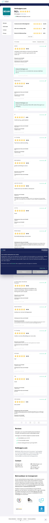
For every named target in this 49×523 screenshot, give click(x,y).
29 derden (13, 263)
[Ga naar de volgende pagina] (34, 423)
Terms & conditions (32, 518)
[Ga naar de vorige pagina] (26, 423)
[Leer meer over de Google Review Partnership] (19, 509)
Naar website (6, 16)
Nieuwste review (40, 41)
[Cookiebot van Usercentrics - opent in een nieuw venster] (42, 250)
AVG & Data (19, 518)
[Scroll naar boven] (45, 519)
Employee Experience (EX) (29, 486)
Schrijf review (23, 14)
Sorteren (34, 41)
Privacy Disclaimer (12, 518)
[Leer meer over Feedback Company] (41, 500)
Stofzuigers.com (20, 8)
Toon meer (30, 36)
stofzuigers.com (35, 467)
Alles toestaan (40, 271)
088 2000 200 (35, 465)
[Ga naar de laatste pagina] (39, 423)
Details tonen (42, 268)
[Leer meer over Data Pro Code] (19, 500)
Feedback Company (25, 520)
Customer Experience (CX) (34, 485)
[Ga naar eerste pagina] (22, 423)
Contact (24, 518)
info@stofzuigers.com (37, 464)
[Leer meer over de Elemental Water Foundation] (41, 509)
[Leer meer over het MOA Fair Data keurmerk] (30, 500)
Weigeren (24, 271)
